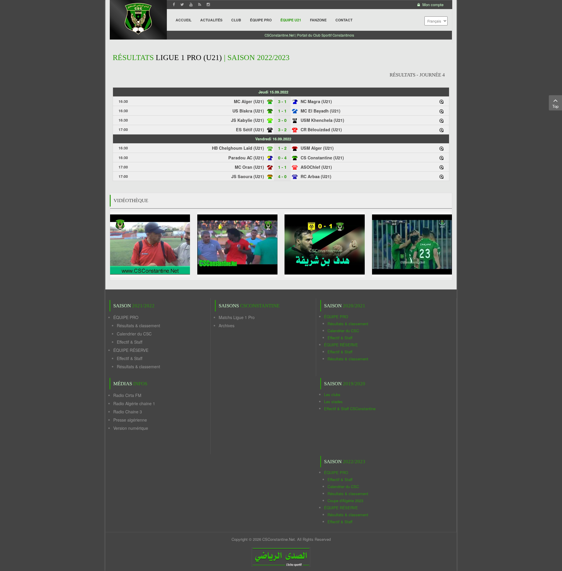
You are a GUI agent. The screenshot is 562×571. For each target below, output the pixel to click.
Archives (226, 325)
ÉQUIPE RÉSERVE (130, 350)
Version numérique (130, 428)
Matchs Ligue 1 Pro (237, 317)
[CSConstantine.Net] (138, 18)
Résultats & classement (138, 325)
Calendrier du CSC (134, 334)
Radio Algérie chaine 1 (134, 403)
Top (555, 106)
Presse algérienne (130, 420)
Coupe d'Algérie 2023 (345, 500)
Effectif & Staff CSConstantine (350, 408)
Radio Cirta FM (127, 395)
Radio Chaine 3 (127, 412)
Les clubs (332, 394)
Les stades (333, 401)
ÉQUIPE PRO (125, 317)
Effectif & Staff (129, 342)
